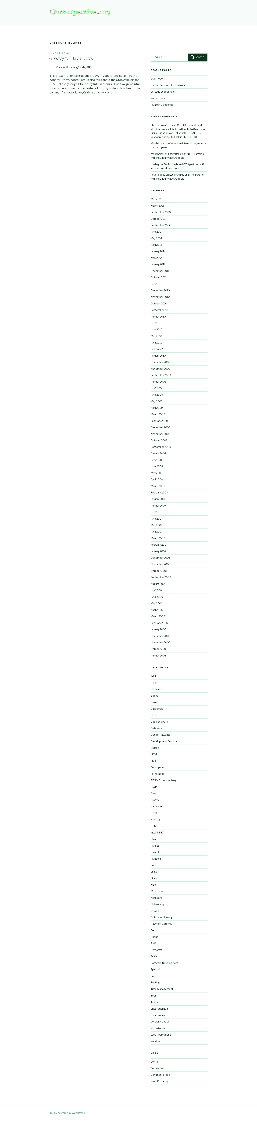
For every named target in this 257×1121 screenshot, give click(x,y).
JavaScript (157, 858)
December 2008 (160, 427)
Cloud (154, 715)
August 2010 (158, 316)
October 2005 (159, 648)
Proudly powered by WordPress (66, 1112)
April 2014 (156, 244)
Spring (154, 976)
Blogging (156, 689)
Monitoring (157, 891)
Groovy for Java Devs (71, 58)
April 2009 (157, 407)
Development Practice (164, 741)
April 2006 (157, 609)
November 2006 (160, 564)
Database (156, 728)
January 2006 (158, 629)
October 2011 (158, 277)
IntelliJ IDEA (157, 832)
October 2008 (159, 440)
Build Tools (157, 708)
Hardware (156, 806)
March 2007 (158, 538)
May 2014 (156, 238)
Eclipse (155, 747)
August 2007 (158, 505)
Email (154, 760)
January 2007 (158, 551)
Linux (154, 878)
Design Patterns (160, 734)
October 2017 (159, 218)
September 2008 (161, 446)
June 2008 (157, 466)
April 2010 (156, 342)
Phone (154, 936)
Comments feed (160, 1074)
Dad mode (157, 78)
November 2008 (160, 433)
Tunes (154, 1002)
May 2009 (157, 401)
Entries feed (158, 1068)
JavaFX (155, 852)
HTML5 (155, 826)
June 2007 (157, 518)
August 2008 (158, 453)
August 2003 (158, 655)
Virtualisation (158, 1028)
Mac (153, 884)
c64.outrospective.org (164, 91)
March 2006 (158, 616)
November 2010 (160, 296)
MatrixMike (157, 143)
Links (154, 871)
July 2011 (155, 283)
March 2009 (158, 414)
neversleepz (158, 174)
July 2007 (156, 512)
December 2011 (160, 270)
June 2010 (156, 329)
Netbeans (156, 897)
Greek (154, 793)
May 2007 (156, 525)
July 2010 (156, 323)
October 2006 (159, 570)
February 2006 (159, 622)
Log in (154, 1061)
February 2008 (159, 492)
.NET (153, 676)
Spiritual (155, 969)
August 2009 (158, 381)
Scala (154, 956)
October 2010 (159, 303)
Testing (155, 982)
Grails (154, 786)
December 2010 (160, 290)
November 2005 (160, 642)
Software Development (164, 962)
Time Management (162, 988)
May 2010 (156, 336)
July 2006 (156, 590)
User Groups (158, 1015)
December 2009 (160, 362)
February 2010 (159, 349)
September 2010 (160, 309)
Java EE (155, 845)
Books (154, 695)
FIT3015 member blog (163, 780)
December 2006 (160, 557)
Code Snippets (159, 721)
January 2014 (158, 251)
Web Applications (161, 1034)
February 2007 (159, 544)
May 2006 (157, 603)
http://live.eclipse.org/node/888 (70, 67)
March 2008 (158, 486)
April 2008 (157, 479)
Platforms (156, 949)
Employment (158, 767)
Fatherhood (157, 773)
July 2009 (156, 388)
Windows (156, 1041)
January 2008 (158, 498)
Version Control (160, 1021)
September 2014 (160, 225)
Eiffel (154, 754)
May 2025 (156, 199)
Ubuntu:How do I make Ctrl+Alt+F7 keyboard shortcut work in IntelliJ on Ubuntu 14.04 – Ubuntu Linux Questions (179, 129)
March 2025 (158, 205)
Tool (153, 995)
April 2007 (157, 531)
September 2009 (161, 375)
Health (154, 813)
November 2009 (160, 368)
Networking (158, 904)
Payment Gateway (161, 923)
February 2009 (159, 420)
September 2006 (161, 577)
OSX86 (155, 910)
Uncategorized (159, 1008)
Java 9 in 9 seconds (162, 104)
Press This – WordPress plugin (168, 85)
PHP (153, 943)
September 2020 (161, 212)
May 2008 (157, 472)
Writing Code (158, 98)
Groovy (155, 799)
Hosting (155, 819)
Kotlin (154, 865)
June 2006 (157, 596)
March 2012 (157, 257)
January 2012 (158, 264)
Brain (154, 702)
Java (153, 838)
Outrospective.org (161, 917)
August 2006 (158, 583)
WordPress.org (160, 1081)
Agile (154, 682)
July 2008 (156, 459)
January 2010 (158, 355)
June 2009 (157, 394)
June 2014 (156, 231)
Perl (153, 930)
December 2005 (160, 636)
